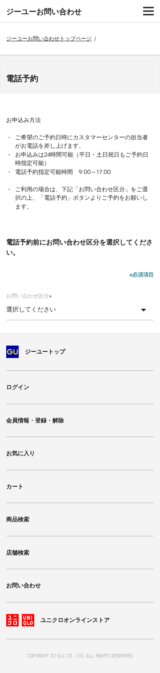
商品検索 (17, 519)
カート (15, 486)
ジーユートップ (45, 351)
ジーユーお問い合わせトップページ (49, 38)
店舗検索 (17, 552)
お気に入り (20, 453)
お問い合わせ (23, 585)
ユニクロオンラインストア (75, 620)
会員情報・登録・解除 (35, 420)
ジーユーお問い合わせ (44, 11)
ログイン (17, 387)
